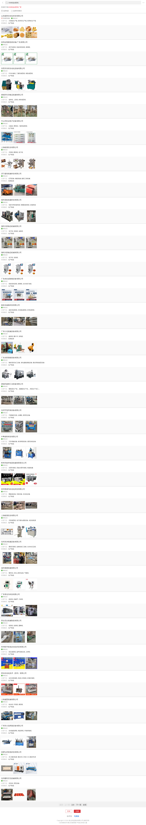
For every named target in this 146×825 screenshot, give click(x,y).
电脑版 (76, 816)
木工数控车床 (31, 757)
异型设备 (16, 783)
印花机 (16, 704)
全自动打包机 (27, 284)
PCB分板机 (12, 73)
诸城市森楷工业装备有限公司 (12, 384)
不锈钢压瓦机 (13, 415)
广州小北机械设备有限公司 (11, 331)
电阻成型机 (29, 73)
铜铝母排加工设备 (14, 363)
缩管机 (11, 625)
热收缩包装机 (21, 47)
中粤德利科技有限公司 (9, 436)
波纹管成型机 (13, 310)
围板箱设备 (12, 494)
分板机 (11, 126)
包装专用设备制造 (14, 205)
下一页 (78, 805)
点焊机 (28, 652)
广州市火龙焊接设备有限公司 (12, 725)
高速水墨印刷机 (22, 468)
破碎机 (11, 336)
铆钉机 (11, 573)
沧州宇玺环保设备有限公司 (11, 410)
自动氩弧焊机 (13, 731)
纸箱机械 (30, 468)
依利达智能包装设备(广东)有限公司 (14, 42)
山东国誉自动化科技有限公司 (12, 16)
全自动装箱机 (13, 678)
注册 (77, 811)
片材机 (21, 599)
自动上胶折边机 (19, 573)
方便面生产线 (13, 21)
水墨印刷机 (12, 468)
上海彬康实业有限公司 (9, 147)
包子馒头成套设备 (22, 520)
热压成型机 (12, 652)
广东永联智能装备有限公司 (11, 357)
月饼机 (11, 152)
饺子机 (21, 152)
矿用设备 (11, 178)
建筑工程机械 (26, 178)
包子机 (11, 231)
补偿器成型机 (22, 310)
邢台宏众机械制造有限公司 (11, 620)
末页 (84, 805)
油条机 (21, 231)
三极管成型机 (20, 73)
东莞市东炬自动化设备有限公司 (13, 68)
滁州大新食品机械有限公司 (11, 226)
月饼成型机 (12, 520)
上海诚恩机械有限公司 (9, 699)
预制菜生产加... (14, 389)
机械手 (16, 599)
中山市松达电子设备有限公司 (12, 121)
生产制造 (11, 23)
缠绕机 (28, 47)
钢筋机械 (18, 178)
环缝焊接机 (28, 731)
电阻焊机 (21, 731)
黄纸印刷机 (12, 547)
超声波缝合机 (21, 652)
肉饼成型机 (22, 100)
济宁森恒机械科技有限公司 (11, 173)
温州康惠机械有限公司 (9, 568)
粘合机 (11, 704)
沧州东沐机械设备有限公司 (11, 541)
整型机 (16, 126)
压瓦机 (11, 783)
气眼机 (26, 573)
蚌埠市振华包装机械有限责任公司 (14, 463)
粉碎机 (11, 599)
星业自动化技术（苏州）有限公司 (14, 673)
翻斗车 (16, 336)
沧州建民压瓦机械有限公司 (11, 778)
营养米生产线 (22, 21)
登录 (68, 811)
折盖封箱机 (30, 678)
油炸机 (11, 100)
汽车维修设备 (13, 441)
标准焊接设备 (22, 441)
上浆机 (16, 100)
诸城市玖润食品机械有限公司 (12, 94)
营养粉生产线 (31, 21)
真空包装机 (12, 47)
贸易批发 (11, 181)
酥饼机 (16, 152)
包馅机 (16, 231)
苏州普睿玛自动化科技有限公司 (13, 489)
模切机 (21, 704)
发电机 (21, 336)
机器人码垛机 (22, 678)
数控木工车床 (22, 757)
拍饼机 (16, 625)
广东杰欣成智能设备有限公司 (12, 278)
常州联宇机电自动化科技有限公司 (14, 647)
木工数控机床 (13, 757)
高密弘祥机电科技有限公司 (11, 752)
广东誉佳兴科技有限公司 (10, 594)
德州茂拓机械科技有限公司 (11, 200)
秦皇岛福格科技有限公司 (10, 305)
